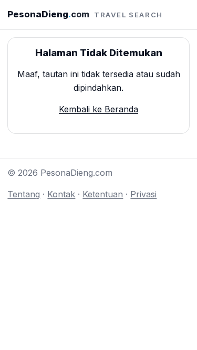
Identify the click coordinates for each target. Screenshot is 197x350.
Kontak (61, 194)
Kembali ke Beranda (98, 109)
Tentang (23, 194)
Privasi (143, 194)
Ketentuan (102, 194)
